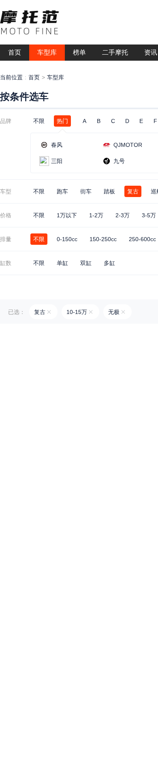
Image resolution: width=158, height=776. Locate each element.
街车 (86, 191)
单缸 (62, 263)
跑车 (62, 191)
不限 (39, 121)
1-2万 (96, 215)
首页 (34, 77)
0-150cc (67, 239)
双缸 (86, 263)
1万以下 (67, 215)
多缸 (109, 263)
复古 (133, 191)
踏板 (109, 191)
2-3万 (122, 215)
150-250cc (103, 239)
